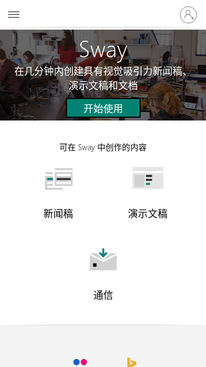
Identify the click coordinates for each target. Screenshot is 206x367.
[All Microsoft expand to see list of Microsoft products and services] (14, 15)
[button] (103, 108)
